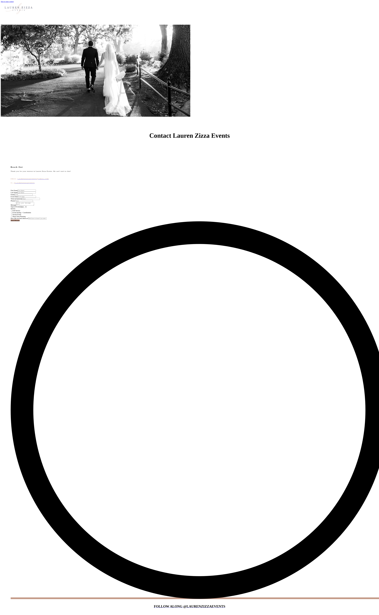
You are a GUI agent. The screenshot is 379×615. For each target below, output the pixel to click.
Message (13, 205)
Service (13, 208)
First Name (14, 190)
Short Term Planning (19, 216)
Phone (13, 201)
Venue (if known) (16, 199)
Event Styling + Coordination (22, 212)
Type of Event (15, 207)
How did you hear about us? (19, 218)
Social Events (17, 214)
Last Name (14, 192)
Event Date (14, 197)
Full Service (16, 210)
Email (12, 194)
